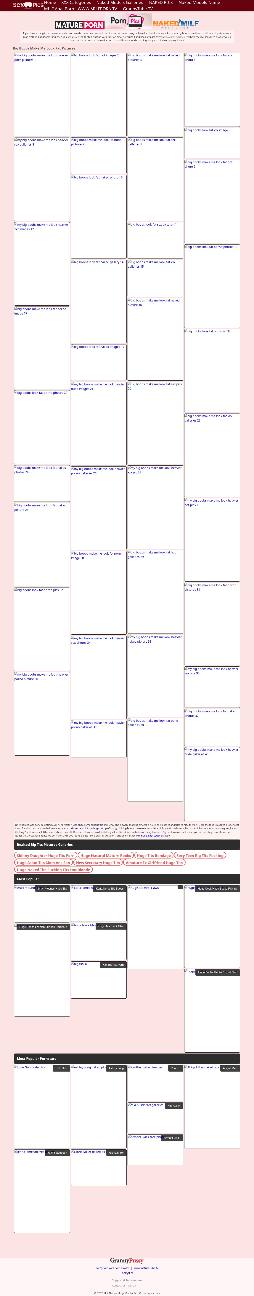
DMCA (132, 1285)
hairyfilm (127, 1273)
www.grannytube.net (176, 37)
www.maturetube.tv (146, 1268)
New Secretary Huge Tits (98, 862)
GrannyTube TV (138, 9)
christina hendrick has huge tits (86, 828)
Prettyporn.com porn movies (112, 1268)
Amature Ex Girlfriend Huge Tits (154, 862)
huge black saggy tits (153, 835)
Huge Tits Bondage (154, 855)
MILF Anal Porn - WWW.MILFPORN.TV (80, 9)
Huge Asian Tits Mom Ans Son (43, 862)
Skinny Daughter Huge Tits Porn (46, 855)
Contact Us (119, 1285)
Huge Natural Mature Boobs (106, 855)
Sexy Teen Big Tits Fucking (200, 855)
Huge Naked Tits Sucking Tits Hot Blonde (53, 869)
